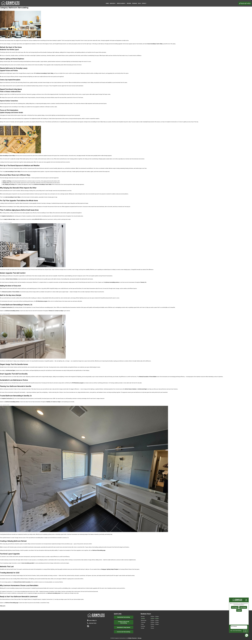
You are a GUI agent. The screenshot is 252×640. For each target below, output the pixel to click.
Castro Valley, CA (93, 620)
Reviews (129, 3)
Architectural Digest (10, 370)
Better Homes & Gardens (12, 279)
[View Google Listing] (88, 626)
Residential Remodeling (123, 617)
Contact (144, 3)
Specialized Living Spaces (123, 627)
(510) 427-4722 (92, 623)
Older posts (2, 605)
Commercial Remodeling (123, 631)
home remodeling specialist (28, 563)
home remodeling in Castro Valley (154, 43)
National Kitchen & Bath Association (22, 582)
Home (107, 3)
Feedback (134, 3)
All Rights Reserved (132, 638)
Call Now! (239, 610)
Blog (139, 3)
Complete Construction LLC (7, 216)
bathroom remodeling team (54, 593)
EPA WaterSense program (41, 301)
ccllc (1, 10)
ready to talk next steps (9, 219)
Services (112, 3)
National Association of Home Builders (10, 291)
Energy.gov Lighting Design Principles (109, 569)
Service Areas (120, 3)
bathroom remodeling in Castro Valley (44, 73)
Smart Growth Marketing (237, 630)
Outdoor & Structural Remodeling (123, 622)
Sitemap (139, 638)
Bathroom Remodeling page (98, 550)
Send (245, 630)
